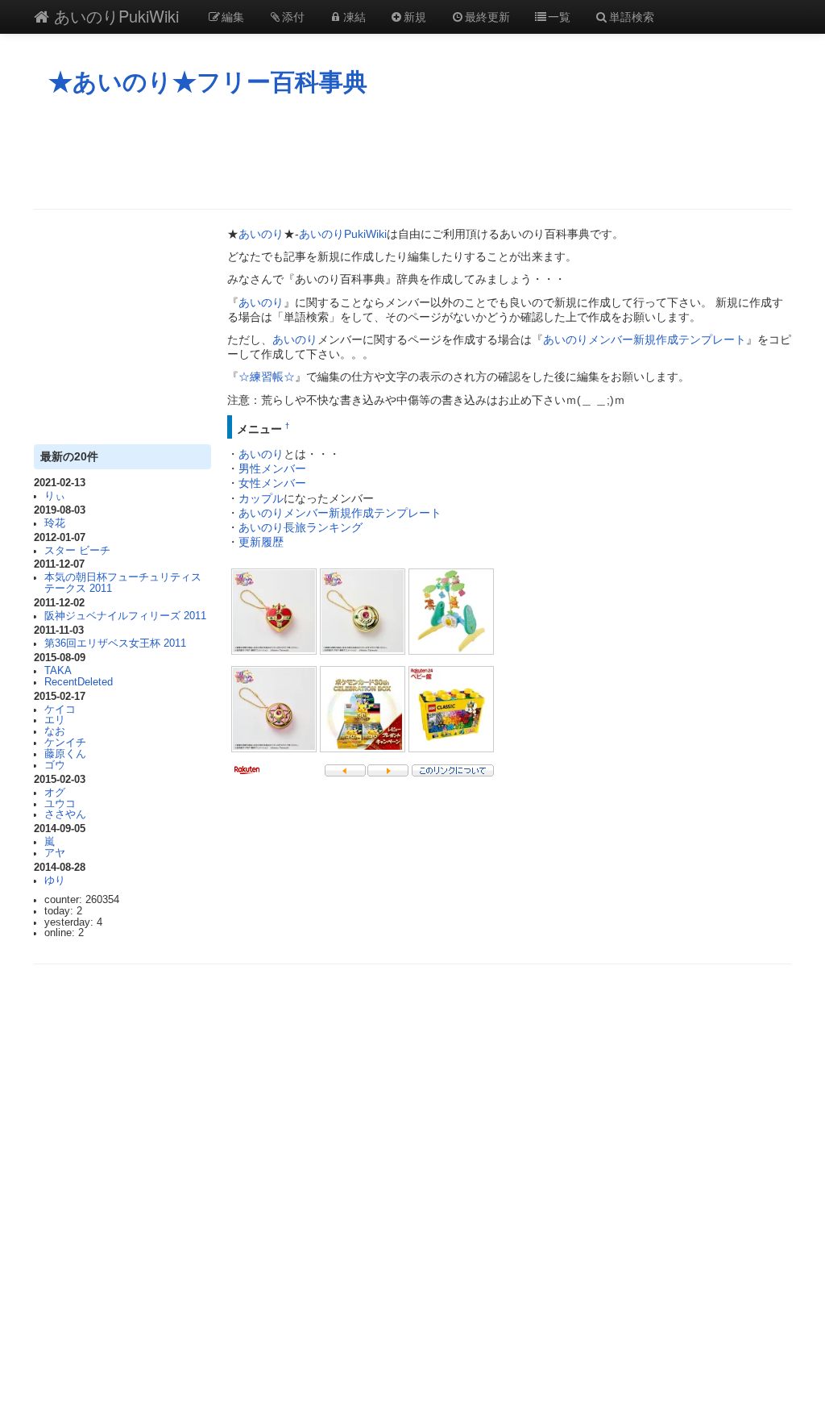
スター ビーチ (77, 550)
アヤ (54, 853)
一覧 (559, 16)
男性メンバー (272, 468)
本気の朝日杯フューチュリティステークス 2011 (122, 583)
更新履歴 (261, 541)
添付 (293, 16)
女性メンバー (272, 483)
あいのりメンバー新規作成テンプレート (644, 339)
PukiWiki (365, 233)
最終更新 (487, 16)
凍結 (354, 16)
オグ (54, 792)
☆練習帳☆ (266, 376)
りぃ (54, 496)
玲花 (54, 523)
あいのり (261, 233)
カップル (261, 498)
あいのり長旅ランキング (300, 527)
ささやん (65, 814)
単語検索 (631, 16)
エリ (54, 720)
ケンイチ (65, 742)
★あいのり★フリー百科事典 (207, 82)
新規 (415, 16)
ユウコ (60, 804)
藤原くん (65, 754)
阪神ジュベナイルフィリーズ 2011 (125, 616)
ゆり (54, 880)
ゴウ (54, 765)
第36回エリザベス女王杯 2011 (115, 643)
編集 (233, 16)
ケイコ (60, 709)
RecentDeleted (78, 682)
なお (54, 731)
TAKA (58, 671)
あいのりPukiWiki (114, 15)
